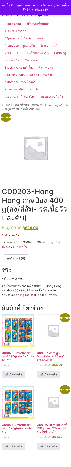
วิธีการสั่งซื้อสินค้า (38, 24)
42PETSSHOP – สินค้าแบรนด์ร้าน (27, 53)
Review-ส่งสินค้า (52, 96)
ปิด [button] (46, 9)
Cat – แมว (32, 60)
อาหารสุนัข (20, 246)
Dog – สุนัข (12, 60)
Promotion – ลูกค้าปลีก (20, 45)
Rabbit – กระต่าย (41, 75)
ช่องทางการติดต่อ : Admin (22, 89)
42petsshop (13, 24)
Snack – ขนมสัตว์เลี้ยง (19, 67)
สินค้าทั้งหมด (22, 105)
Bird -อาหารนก (15, 75)
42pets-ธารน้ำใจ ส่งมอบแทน (24, 38)
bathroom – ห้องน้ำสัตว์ (20, 82)
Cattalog (60, 53)
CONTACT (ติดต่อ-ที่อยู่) (20, 96)
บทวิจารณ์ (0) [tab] (16, 258)
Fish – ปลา (46, 67)
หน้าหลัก (7, 105)
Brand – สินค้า (49, 45)
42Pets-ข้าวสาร (15, 31)
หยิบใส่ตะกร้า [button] (13, 374)
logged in (26, 295)
